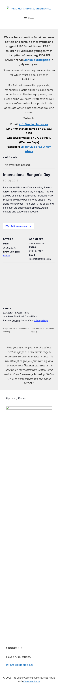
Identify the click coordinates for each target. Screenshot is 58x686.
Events (6, 255)
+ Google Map (41, 320)
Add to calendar (19, 226)
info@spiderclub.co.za (19, 664)
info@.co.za (33, 124)
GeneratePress (31, 681)
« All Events (10, 157)
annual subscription (37, 60)
